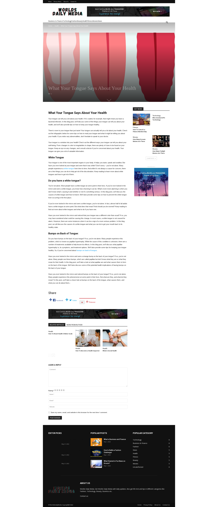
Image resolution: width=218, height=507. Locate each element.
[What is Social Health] (115, 338)
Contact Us (73, 1)
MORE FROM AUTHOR (74, 325)
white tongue (69, 168)
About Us (65, 1)
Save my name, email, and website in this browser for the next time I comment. (79, 412)
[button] (167, 23)
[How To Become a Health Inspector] (88, 338)
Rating (51, 391)
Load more (150, 158)
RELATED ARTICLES (57, 325)
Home (50, 1)
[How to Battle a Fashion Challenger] (96, 453)
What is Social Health (110, 351)
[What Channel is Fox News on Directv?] (96, 464)
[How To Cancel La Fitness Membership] (141, 119)
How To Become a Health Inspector (88, 351)
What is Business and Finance (115, 439)
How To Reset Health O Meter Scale (60, 334)
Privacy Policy (57, 1)
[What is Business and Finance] (96, 442)
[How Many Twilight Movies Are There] (161, 141)
